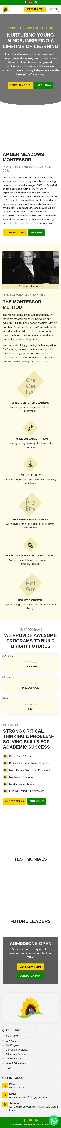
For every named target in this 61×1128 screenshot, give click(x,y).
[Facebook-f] (25, 2)
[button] (54, 9)
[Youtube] (30, 2)
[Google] (35, 2)
